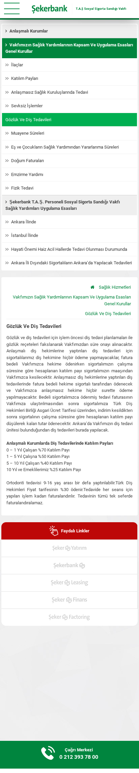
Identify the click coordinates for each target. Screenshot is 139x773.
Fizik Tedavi (22, 188)
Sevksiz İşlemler (27, 105)
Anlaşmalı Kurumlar (28, 31)
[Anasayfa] (92, 287)
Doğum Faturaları (27, 160)
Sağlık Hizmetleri (115, 287)
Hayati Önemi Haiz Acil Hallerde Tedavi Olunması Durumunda (69, 249)
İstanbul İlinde (24, 235)
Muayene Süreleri (27, 133)
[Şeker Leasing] (69, 582)
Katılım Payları (24, 78)
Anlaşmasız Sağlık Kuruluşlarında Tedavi (49, 92)
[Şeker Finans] (69, 600)
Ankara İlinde (23, 221)
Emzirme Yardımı (27, 174)
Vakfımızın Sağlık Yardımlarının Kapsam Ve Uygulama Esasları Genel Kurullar (72, 300)
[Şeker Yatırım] (69, 548)
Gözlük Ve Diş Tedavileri (28, 119)
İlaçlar (17, 64)
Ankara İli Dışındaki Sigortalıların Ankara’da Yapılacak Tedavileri (71, 262)
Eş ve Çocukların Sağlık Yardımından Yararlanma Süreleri (65, 147)
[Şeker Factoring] (69, 617)
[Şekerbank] (69, 565)
